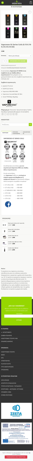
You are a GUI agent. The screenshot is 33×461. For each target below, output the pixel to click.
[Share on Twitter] (8, 114)
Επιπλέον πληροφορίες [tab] (16, 132)
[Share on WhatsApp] (2, 114)
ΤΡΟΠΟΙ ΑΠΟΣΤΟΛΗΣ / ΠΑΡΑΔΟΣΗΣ (11, 386)
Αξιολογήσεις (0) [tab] (26, 132)
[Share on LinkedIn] (16, 114)
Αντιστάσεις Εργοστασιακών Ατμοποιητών (16, 67)
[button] (2, 2)
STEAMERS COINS (6, 392)
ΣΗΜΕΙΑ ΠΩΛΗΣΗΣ (6, 335)
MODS (3, 355)
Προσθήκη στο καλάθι (17, 61)
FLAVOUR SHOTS (6, 364)
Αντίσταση (3, 55)
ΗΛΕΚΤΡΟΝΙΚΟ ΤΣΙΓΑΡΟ (8, 352)
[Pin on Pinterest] (13, 114)
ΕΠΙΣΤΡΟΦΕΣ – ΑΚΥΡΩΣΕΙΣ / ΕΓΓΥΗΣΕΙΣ (12, 389)
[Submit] (30, 124)
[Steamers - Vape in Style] (17, 2)
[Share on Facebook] (5, 114)
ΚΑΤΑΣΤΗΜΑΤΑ (7, 332)
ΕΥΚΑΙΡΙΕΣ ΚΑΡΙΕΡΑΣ (7, 341)
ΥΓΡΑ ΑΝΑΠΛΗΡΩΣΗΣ (7, 367)
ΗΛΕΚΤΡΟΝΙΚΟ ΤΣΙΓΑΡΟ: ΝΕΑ (9, 338)
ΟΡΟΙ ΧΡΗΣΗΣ (5, 380)
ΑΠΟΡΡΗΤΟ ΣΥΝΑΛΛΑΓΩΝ (8, 383)
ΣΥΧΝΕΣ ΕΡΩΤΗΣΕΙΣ (6, 395)
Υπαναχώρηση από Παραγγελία (16, 457)
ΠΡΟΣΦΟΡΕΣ (5, 370)
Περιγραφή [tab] (5, 132)
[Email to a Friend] (11, 114)
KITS (2, 358)
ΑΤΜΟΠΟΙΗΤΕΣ (5, 361)
